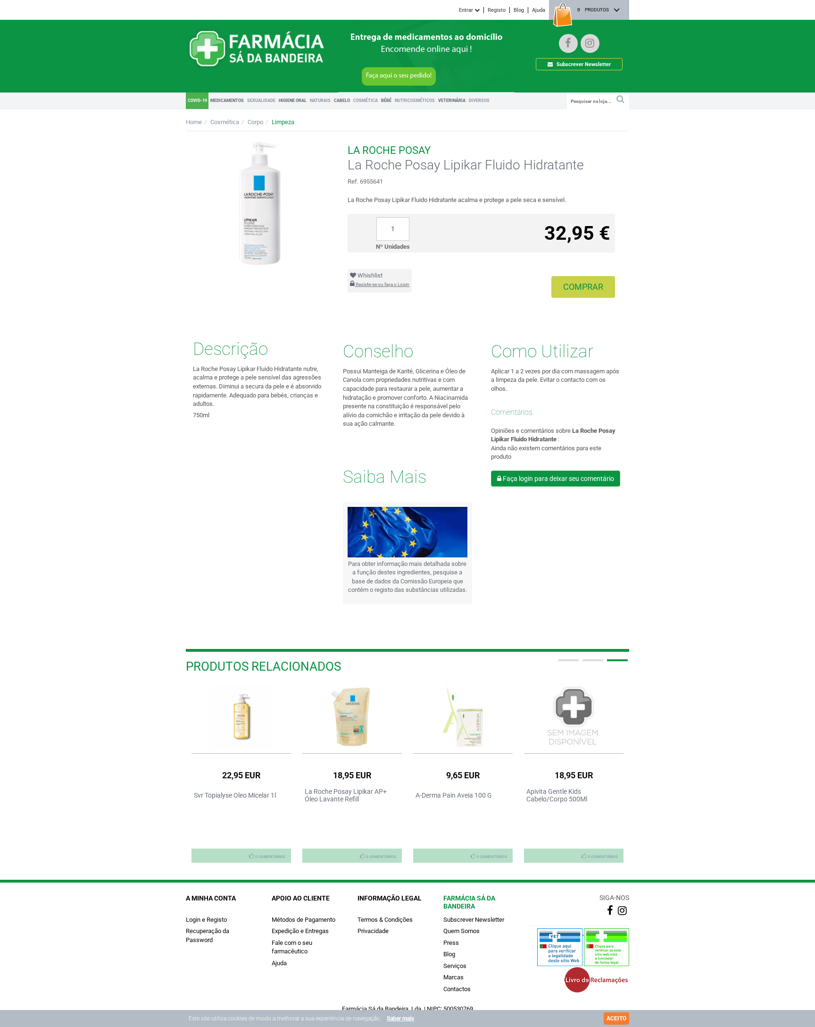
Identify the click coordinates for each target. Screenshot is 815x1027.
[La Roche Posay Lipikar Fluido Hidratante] (259, 202)
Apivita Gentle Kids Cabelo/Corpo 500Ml (556, 795)
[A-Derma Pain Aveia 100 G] (463, 717)
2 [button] (592, 664)
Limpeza (283, 122)
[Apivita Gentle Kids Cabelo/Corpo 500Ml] (574, 717)
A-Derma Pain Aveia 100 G (454, 795)
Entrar (466, 10)
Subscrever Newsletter (583, 64)
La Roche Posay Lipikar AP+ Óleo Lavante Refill (346, 795)
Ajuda (538, 10)
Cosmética (224, 122)
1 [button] (567, 664)
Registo (497, 10)
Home (194, 122)
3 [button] (616, 664)
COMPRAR (583, 287)
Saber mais (400, 1018)
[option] (241, 773)
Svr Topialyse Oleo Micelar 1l (235, 795)
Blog (519, 10)
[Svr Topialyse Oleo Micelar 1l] (241, 717)
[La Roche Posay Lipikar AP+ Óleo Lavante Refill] (352, 717)
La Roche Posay (389, 150)
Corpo (255, 122)
